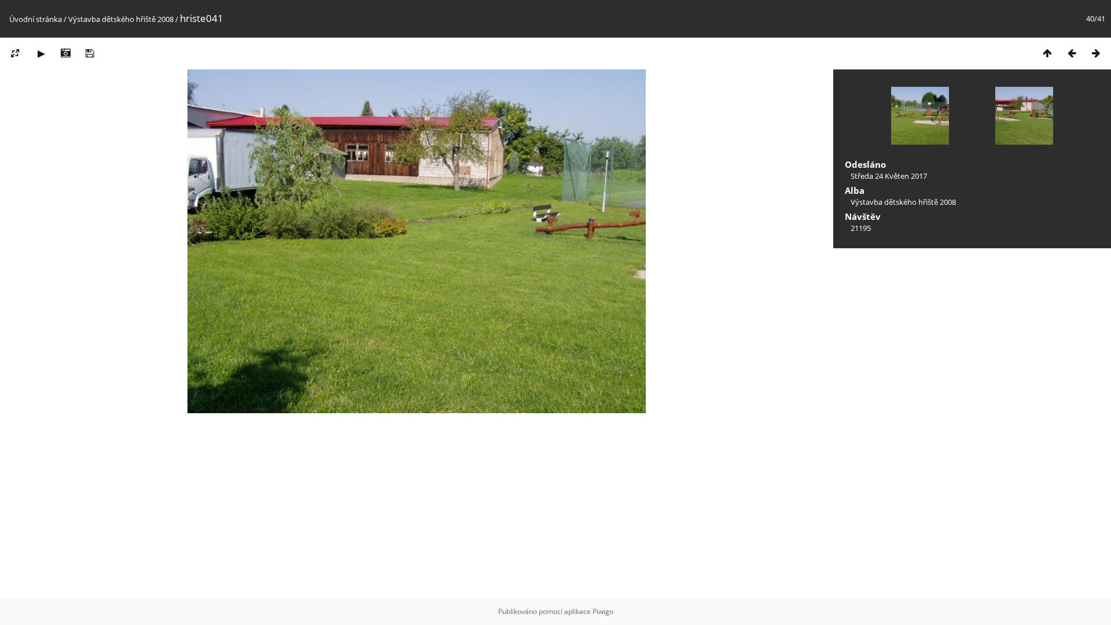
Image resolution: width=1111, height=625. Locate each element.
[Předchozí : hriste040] (1072, 53)
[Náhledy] (1047, 53)
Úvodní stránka (35, 19)
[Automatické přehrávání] (41, 53)
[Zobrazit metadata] (65, 53)
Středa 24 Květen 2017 (889, 176)
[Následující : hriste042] (1096, 53)
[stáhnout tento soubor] (90, 53)
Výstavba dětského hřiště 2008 (121, 19)
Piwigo (603, 611)
